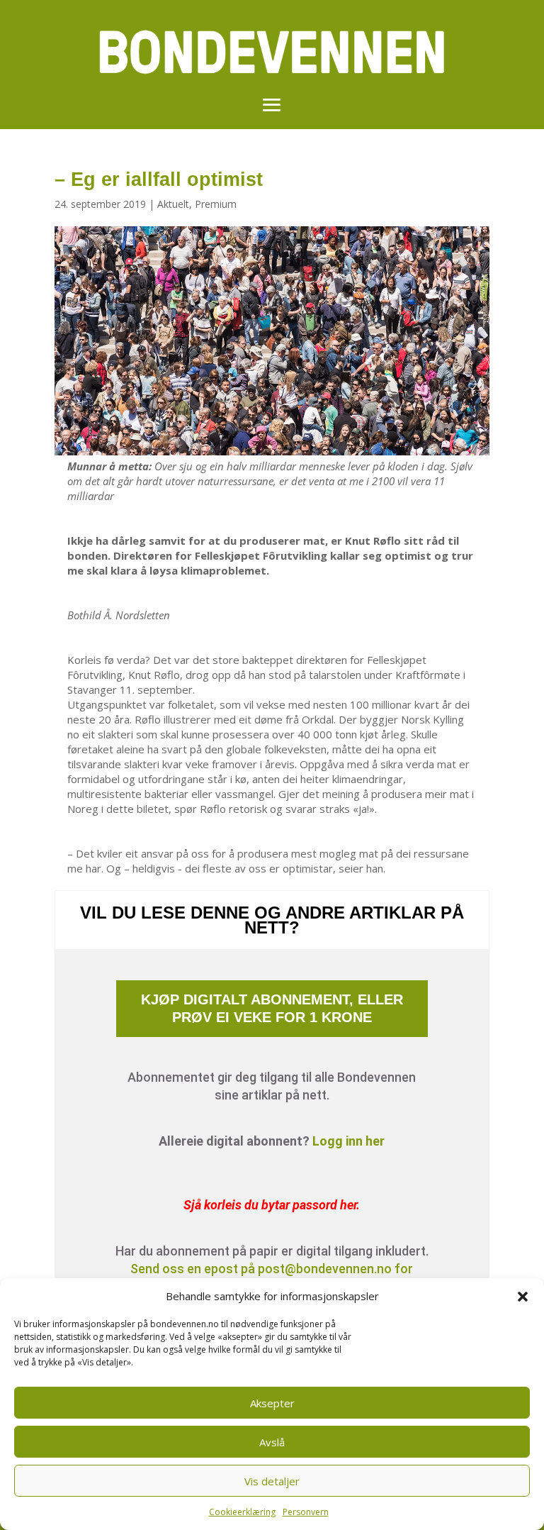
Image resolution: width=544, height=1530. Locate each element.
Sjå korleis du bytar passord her (269, 1204)
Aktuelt (173, 204)
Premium (216, 204)
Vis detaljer (272, 1481)
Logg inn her (348, 1140)
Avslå (272, 1442)
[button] (523, 1297)
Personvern (306, 1512)
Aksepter (272, 1403)
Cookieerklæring (242, 1512)
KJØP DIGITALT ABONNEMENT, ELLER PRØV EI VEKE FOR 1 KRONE (272, 1008)
